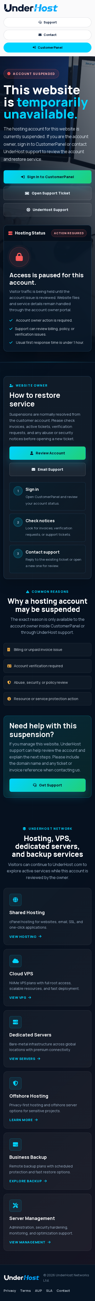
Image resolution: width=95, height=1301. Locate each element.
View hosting (22, 936)
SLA (49, 1290)
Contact (50, 35)
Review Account (50, 453)
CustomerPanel (50, 47)
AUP (38, 1290)
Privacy (10, 1290)
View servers (22, 1058)
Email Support (50, 469)
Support (50, 22)
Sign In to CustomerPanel (50, 176)
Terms (25, 1290)
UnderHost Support (50, 209)
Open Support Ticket (51, 193)
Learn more (21, 1120)
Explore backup (25, 1181)
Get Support (50, 785)
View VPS (17, 997)
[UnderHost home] (31, 8)
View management (27, 1242)
